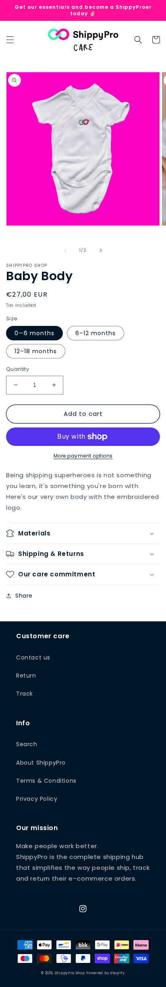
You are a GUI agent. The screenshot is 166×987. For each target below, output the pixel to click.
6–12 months (95, 333)
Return (26, 676)
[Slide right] (101, 250)
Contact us (33, 657)
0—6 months (34, 333)
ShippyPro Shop (70, 973)
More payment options (83, 455)
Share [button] (24, 596)
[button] (10, 40)
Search (26, 744)
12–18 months (36, 351)
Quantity (17, 369)
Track (24, 694)
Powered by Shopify (105, 973)
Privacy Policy (36, 799)
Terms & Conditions (46, 781)
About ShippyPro (41, 763)
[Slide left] (65, 250)
